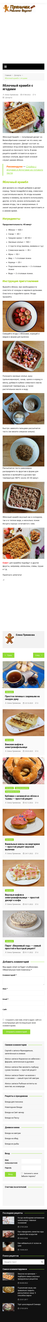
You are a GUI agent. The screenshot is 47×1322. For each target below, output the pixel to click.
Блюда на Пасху (12, 1118)
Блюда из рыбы (12, 1144)
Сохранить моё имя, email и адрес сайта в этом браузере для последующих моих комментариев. (22, 1023)
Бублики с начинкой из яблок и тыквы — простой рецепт (22, 797)
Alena (7, 1059)
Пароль (8, 1168)
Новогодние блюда (13, 1107)
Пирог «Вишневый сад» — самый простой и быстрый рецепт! (23, 947)
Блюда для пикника (14, 1102)
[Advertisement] (23, 37)
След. (37, 655)
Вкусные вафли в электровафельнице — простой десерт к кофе (22, 897)
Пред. (9, 655)
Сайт (5, 1009)
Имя (5, 989)
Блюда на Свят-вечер (14, 1112)
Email (5, 999)
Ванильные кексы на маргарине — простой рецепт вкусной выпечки (22, 847)
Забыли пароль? (28, 1176)
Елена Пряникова (11, 95)
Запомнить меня (31, 1173)
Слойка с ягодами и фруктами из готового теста (25, 169)
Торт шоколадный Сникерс (29, 1304)
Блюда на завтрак (13, 1133)
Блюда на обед (11, 1138)
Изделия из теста (12, 792)
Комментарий (10, 975)
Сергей (8, 1050)
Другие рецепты (22, 788)
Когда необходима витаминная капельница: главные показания (31, 1220)
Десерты (8, 97)
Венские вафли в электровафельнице (16, 746)
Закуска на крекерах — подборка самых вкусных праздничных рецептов (29, 1276)
